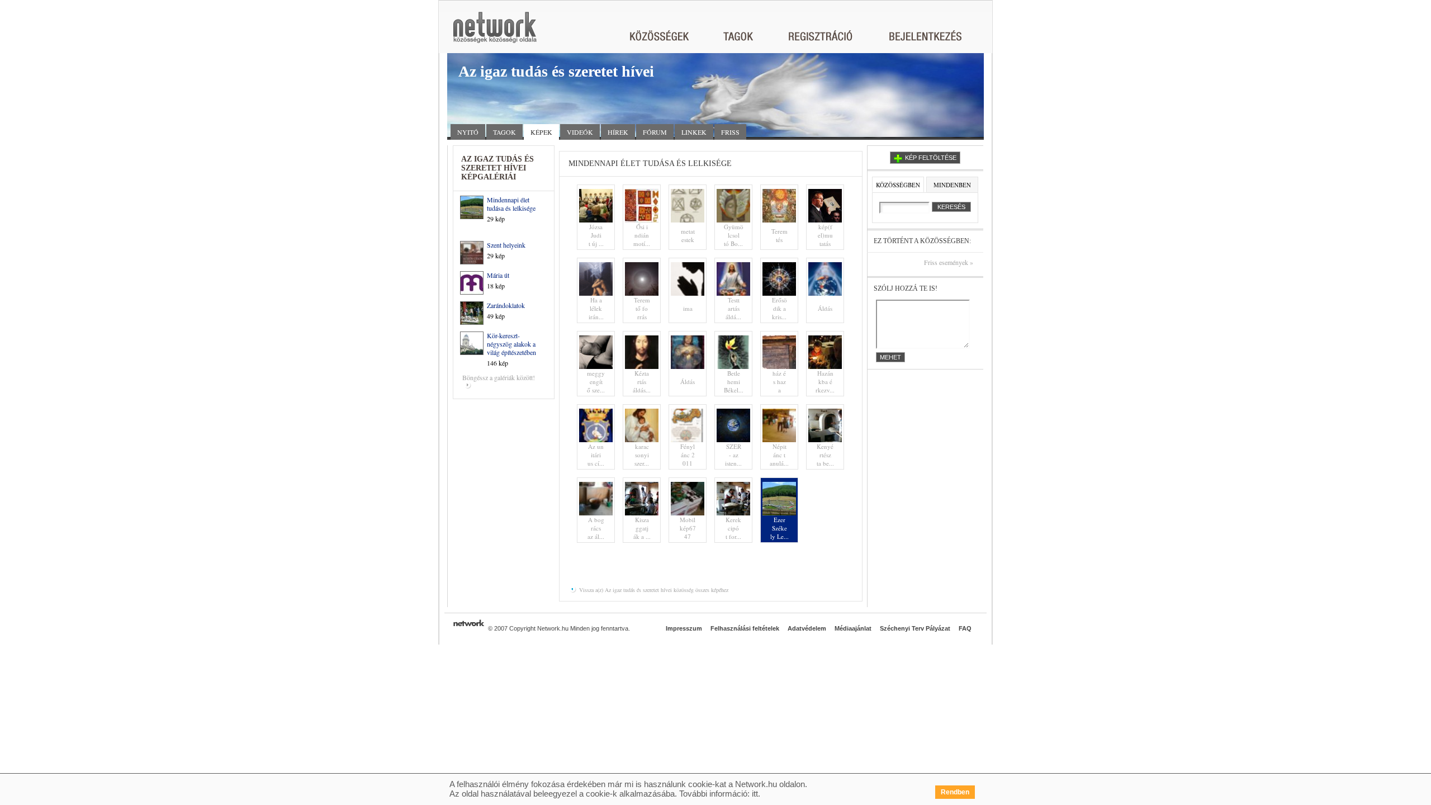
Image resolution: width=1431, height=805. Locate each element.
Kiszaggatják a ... (642, 528)
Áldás (825, 308)
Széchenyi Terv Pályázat (915, 628)
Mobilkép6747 (688, 528)
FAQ (965, 628)
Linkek (694, 131)
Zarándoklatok (506, 305)
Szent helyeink (506, 244)
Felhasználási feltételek (744, 628)
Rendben (955, 792)
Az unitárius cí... (595, 454)
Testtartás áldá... (733, 308)
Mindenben (952, 185)
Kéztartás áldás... (642, 381)
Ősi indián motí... (641, 235)
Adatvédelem (807, 628)
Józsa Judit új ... (596, 235)
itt (755, 793)
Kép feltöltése (930, 157)
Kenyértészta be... (825, 454)
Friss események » (948, 262)
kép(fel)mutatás (825, 235)
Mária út (498, 275)
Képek (541, 131)
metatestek (688, 235)
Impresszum (684, 628)
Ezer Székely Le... (779, 528)
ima (688, 308)
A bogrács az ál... (595, 528)
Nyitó (467, 131)
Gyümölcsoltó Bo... (733, 235)
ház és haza (779, 381)
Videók (580, 131)
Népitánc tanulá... (779, 454)
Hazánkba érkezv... (825, 381)
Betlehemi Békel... (733, 381)
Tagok (504, 131)
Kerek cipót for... (733, 528)
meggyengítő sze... (596, 381)
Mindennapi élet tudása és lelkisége (511, 203)
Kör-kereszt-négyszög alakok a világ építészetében (511, 344)
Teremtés (779, 235)
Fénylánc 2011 (687, 454)
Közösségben (898, 185)
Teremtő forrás (642, 308)
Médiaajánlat (853, 628)
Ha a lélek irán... (596, 308)
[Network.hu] (494, 33)
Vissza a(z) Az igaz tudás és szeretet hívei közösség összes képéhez (652, 590)
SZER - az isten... (733, 454)
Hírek (618, 131)
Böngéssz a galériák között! (498, 377)
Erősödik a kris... (779, 308)
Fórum (655, 131)
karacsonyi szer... (641, 454)
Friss (730, 131)
